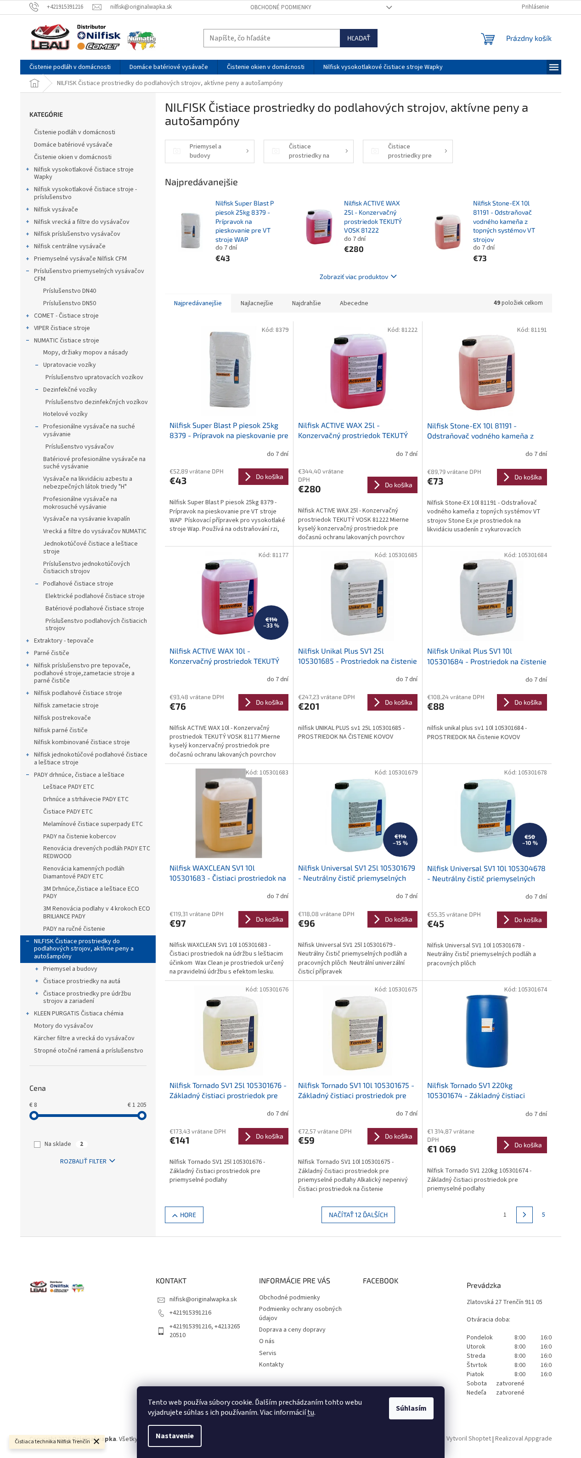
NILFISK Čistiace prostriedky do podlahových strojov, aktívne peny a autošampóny (84, 949)
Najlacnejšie (257, 303)
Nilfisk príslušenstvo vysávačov (77, 234)
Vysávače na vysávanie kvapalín (86, 519)
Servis (267, 1353)
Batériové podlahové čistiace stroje (94, 608)
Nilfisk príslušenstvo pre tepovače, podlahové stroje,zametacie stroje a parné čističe (84, 673)
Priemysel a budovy (70, 969)
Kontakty (271, 1364)
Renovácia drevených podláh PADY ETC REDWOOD (96, 852)
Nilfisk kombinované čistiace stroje (82, 742)
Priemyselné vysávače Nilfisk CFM (80, 258)
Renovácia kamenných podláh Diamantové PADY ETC (83, 872)
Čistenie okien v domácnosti (73, 157)
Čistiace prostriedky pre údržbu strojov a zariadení (87, 997)
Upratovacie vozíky (69, 365)
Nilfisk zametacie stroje (66, 705)
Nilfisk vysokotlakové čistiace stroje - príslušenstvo (85, 193)
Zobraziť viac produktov (354, 276)
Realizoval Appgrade (523, 1439)
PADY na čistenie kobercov (79, 836)
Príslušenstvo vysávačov (79, 446)
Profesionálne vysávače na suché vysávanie (89, 430)
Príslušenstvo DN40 (69, 291)
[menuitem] (70, 67)
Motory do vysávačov (63, 1026)
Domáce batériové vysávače (73, 144)
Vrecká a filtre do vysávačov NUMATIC (95, 531)
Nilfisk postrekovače (62, 718)
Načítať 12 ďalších (358, 1215)
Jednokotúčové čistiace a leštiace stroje (90, 547)
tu (310, 1412)
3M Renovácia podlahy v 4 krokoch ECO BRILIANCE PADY (96, 912)
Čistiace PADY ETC (68, 811)
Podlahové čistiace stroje (78, 583)
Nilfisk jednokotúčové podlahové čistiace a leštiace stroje (90, 758)
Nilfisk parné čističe (61, 730)
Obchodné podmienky (280, 7)
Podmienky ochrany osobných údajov (300, 1313)
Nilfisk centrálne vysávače (70, 246)
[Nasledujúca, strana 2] (524, 1215)
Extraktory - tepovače (64, 640)
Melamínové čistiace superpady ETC (93, 824)
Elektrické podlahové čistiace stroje (95, 596)
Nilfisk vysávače (56, 209)
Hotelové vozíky (65, 414)
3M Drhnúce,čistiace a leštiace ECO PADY (91, 892)
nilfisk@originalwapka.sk (203, 1299)
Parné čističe (51, 653)
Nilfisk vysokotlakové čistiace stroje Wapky (84, 173)
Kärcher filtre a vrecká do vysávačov (84, 1038)
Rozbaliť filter (83, 1161)
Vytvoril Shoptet (468, 1439)
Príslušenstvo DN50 (69, 303)
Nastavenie (175, 1436)
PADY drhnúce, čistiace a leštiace (79, 775)
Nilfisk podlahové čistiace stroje (78, 693)
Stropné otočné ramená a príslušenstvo (88, 1050)
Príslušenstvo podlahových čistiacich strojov (96, 624)
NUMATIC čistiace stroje (66, 340)
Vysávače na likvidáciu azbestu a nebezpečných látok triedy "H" (87, 482)
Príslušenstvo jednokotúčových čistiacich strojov (86, 567)
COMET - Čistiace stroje (66, 315)
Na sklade (64, 1144)
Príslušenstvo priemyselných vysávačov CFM (89, 275)
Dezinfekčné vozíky (70, 389)
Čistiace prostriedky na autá (81, 981)
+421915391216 (190, 1312)
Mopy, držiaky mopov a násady (85, 352)
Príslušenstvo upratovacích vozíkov (94, 377)
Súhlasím (411, 1408)
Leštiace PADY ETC (68, 787)
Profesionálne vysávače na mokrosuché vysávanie (80, 503)
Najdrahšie (306, 303)
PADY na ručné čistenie (74, 929)
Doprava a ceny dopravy (292, 1329)
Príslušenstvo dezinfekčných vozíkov (96, 402)
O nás (267, 1341)
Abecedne (354, 303)
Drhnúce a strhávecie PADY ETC (86, 799)
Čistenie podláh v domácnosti (74, 132)
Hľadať (358, 38)
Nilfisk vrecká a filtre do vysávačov (82, 222)
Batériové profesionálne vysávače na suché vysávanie (94, 463)
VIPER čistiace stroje (62, 328)
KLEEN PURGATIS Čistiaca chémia (79, 1013)
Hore (188, 1215)
